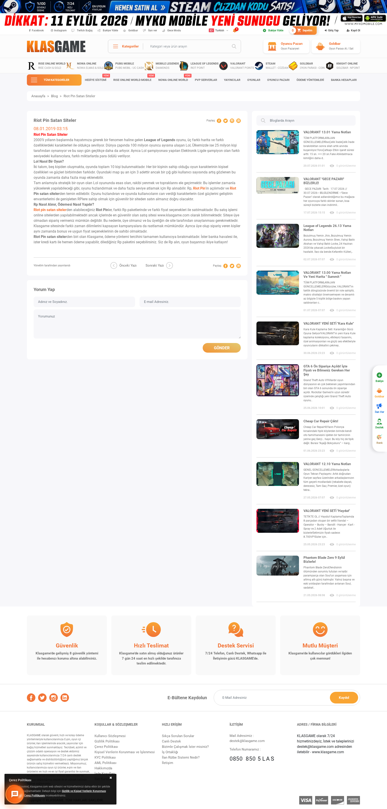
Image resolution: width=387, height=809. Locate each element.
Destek (379, 427)
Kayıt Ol (355, 30)
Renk (379, 442)
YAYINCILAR (232, 80)
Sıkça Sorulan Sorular (178, 736)
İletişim (167, 763)
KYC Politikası (105, 757)
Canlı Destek (171, 741)
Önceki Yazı (128, 265)
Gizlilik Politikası (107, 741)
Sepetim (302, 30)
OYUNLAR (253, 80)
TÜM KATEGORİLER (56, 80)
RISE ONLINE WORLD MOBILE (133, 78)
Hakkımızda (103, 768)
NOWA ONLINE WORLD (174, 78)
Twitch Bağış (84, 30)
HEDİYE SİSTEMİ (97, 78)
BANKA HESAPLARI (344, 80)
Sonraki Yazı (155, 265)
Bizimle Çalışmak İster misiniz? (185, 747)
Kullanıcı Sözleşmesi (110, 736)
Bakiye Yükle (110, 30)
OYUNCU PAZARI (278, 80)
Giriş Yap (333, 30)
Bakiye (379, 381)
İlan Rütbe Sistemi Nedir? (181, 757)
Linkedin (238, 121)
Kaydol (344, 698)
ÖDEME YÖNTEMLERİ (310, 80)
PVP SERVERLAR (206, 80)
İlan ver (152, 30)
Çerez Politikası (106, 747)
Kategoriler (130, 46)
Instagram (60, 30)
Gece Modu (174, 30)
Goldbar (133, 30)
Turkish (219, 30)
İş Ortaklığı (170, 752)
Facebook (38, 30)
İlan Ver (379, 412)
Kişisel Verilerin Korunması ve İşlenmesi (125, 752)
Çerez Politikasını (34, 795)
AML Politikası (105, 763)
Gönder (222, 347)
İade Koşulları (105, 774)
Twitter (225, 121)
